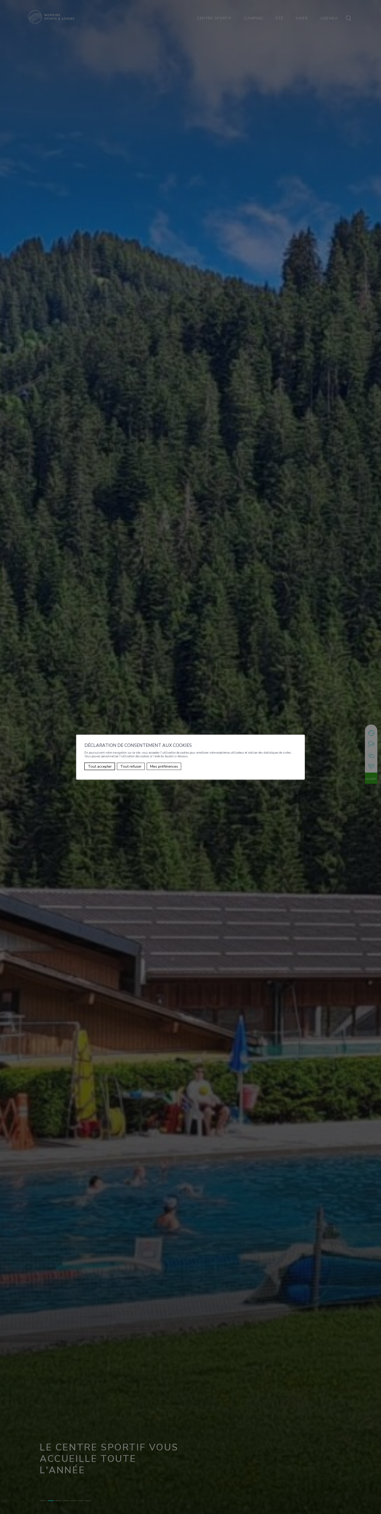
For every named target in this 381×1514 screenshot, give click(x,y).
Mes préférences (164, 766)
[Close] (300, 729)
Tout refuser (131, 766)
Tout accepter (100, 766)
